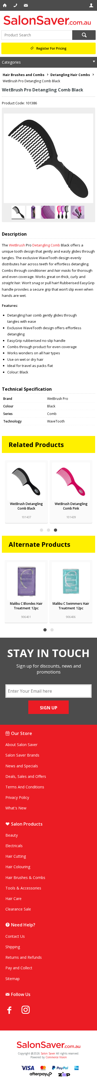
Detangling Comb (46, 245)
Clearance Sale (18, 909)
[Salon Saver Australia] (48, 1045)
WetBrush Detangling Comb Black (26, 506)
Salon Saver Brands (22, 755)
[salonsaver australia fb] (13, 1010)
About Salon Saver (21, 744)
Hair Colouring (17, 866)
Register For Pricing (51, 48)
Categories (11, 62)
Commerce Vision (56, 1057)
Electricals (14, 845)
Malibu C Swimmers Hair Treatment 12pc (71, 605)
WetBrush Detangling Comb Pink (71, 506)
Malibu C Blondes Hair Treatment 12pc (26, 605)
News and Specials (21, 765)
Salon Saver (48, 1053)
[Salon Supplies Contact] (16, 5)
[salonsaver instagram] (30, 1010)
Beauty (11, 835)
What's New (15, 807)
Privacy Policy (17, 797)
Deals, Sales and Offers (25, 776)
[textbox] (36, 35)
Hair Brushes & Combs (25, 877)
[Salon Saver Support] (26, 5)
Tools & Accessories (23, 888)
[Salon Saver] (48, 20)
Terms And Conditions (24, 786)
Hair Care (13, 898)
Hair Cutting (15, 856)
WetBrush (17, 245)
